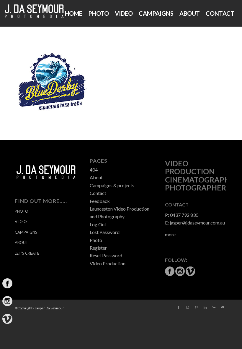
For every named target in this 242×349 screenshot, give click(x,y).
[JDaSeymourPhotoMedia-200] (34, 13)
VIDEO (21, 221)
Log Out (98, 224)
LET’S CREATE (27, 253)
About (96, 177)
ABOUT (21, 242)
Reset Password (106, 255)
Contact (98, 193)
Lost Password (105, 232)
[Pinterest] (196, 307)
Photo (96, 240)
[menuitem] (73, 13)
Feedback (100, 201)
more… (172, 234)
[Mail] (222, 307)
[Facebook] (178, 307)
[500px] (214, 307)
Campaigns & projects (112, 185)
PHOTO (21, 211)
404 (94, 169)
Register (98, 248)
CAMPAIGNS (26, 232)
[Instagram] (187, 307)
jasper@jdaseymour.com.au (197, 222)
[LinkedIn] (205, 307)
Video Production (107, 263)
